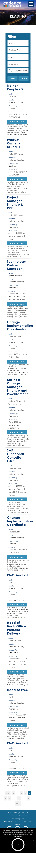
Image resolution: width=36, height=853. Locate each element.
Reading (20, 102)
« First (7, 793)
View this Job (17, 121)
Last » (17, 803)
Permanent (13, 227)
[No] (33, 841)
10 (19, 798)
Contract (12, 108)
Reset (12, 78)
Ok (18, 844)
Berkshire (12, 102)
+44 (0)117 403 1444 (21, 813)
